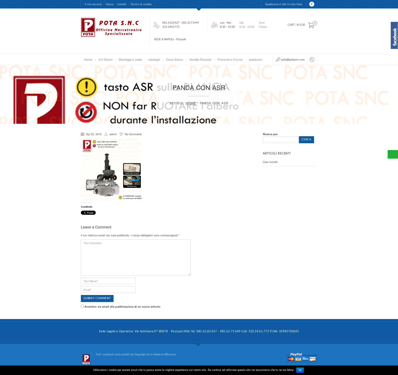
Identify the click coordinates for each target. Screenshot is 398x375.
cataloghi (154, 59)
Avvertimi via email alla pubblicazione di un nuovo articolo (122, 306)
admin (113, 134)
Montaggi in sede (130, 59)
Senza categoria (272, 235)
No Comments (133, 134)
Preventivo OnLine (230, 59)
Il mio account (93, 4)
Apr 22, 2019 (93, 134)
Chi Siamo (105, 59)
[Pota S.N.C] (86, 355)
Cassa (109, 4)
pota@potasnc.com (293, 59)
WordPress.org (272, 283)
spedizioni (255, 59)
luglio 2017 (269, 212)
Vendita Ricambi (200, 59)
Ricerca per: (270, 134)
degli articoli (273, 266)
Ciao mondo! (270, 162)
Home (88, 59)
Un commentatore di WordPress (282, 185)
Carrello (121, 4)
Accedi (267, 258)
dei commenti (274, 275)
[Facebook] (312, 4)
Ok (300, 370)
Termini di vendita (141, 4)
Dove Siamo (174, 59)
